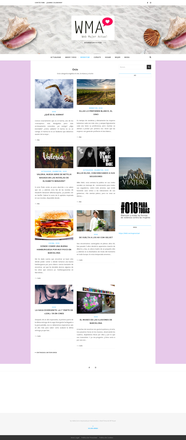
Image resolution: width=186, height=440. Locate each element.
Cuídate (97, 57)
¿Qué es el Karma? (54, 115)
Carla (38, 278)
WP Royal (112, 421)
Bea (38, 140)
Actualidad (56, 57)
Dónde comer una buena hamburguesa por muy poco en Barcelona (54, 249)
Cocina (51, 243)
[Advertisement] (135, 117)
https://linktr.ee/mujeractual (129, 233)
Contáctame (40, 3)
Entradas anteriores (46, 352)
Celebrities (57, 171)
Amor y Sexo (70, 57)
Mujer (117, 57)
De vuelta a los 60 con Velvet (96, 237)
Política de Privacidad (89, 437)
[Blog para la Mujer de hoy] (93, 28)
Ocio (54, 112)
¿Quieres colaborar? (54, 3)
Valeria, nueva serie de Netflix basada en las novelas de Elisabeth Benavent (54, 177)
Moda (126, 57)
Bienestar (85, 57)
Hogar (108, 57)
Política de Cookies (106, 437)
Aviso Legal (75, 437)
